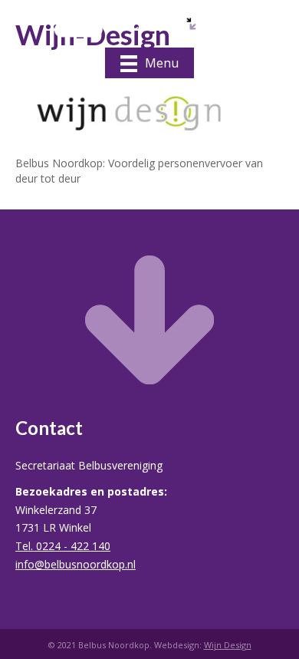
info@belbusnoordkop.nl (75, 564)
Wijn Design (227, 645)
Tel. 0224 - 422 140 (62, 546)
